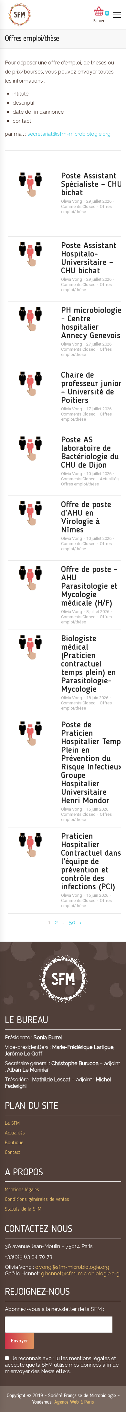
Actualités (109, 478)
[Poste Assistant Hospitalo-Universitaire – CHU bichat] (31, 254)
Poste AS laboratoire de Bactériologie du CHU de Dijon (90, 453)
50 (72, 922)
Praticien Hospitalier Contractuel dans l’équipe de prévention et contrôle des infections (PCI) (91, 861)
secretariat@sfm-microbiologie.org (68, 134)
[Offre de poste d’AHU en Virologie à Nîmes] (31, 513)
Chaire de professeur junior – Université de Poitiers (91, 388)
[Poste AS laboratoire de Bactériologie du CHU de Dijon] (31, 448)
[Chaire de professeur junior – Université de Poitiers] (31, 383)
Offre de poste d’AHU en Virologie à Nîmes (86, 517)
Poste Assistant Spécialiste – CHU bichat (91, 184)
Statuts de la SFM (23, 1209)
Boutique (14, 1142)
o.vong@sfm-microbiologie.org (72, 1267)
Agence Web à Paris (74, 1402)
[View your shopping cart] (98, 11)
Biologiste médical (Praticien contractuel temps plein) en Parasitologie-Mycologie (88, 664)
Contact (12, 1152)
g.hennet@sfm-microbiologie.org (80, 1273)
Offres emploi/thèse (80, 484)
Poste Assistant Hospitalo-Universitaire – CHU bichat (89, 258)
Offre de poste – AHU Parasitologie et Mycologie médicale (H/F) (89, 586)
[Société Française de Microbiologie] (19, 14)
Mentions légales (22, 1189)
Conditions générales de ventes (37, 1199)
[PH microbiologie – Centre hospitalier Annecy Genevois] (31, 319)
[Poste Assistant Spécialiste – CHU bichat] (31, 184)
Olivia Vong (71, 201)
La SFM (12, 1123)
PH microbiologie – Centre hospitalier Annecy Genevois (91, 323)
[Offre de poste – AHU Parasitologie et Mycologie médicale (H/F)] (31, 578)
